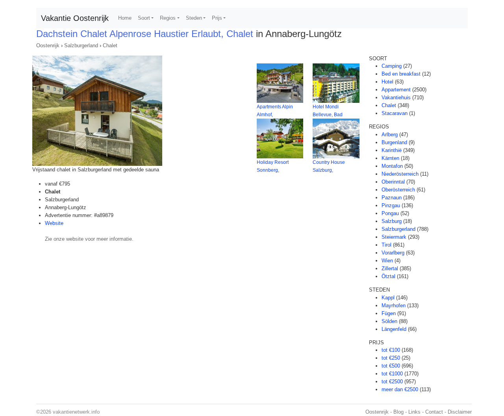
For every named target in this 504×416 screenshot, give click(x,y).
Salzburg (392, 221)
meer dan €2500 (400, 389)
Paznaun (392, 198)
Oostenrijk (47, 45)
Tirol (386, 245)
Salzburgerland (81, 45)
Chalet (110, 45)
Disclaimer (460, 412)
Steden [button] (194, 18)
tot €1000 (392, 374)
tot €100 (391, 350)
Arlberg (390, 134)
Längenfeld (394, 329)
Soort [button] (144, 18)
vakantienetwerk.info (76, 412)
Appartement (396, 90)
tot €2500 (392, 381)
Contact (434, 412)
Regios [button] (168, 18)
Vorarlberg (393, 253)
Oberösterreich (398, 190)
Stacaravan (395, 113)
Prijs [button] (217, 18)
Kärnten (390, 158)
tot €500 (391, 366)
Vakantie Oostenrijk (75, 18)
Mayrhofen (394, 305)
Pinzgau (391, 205)
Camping (392, 66)
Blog (398, 412)
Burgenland (394, 142)
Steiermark (394, 237)
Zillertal (390, 268)
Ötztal (388, 276)
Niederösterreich (400, 174)
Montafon (392, 166)
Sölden (389, 321)
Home (125, 18)
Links (414, 412)
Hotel (387, 82)
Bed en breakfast (401, 74)
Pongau (390, 213)
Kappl (388, 298)
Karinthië (392, 150)
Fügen (389, 313)
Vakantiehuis (396, 97)
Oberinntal (393, 182)
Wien (387, 261)
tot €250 (391, 358)
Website (54, 223)
